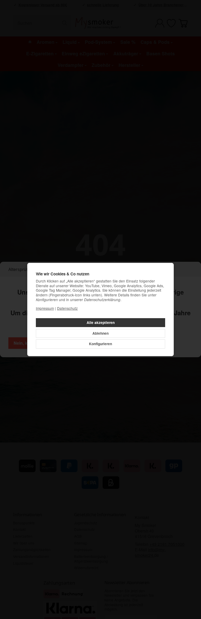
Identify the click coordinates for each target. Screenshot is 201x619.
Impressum (45, 308)
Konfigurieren (100, 343)
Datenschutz (67, 308)
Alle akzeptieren (101, 322)
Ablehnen (100, 333)
